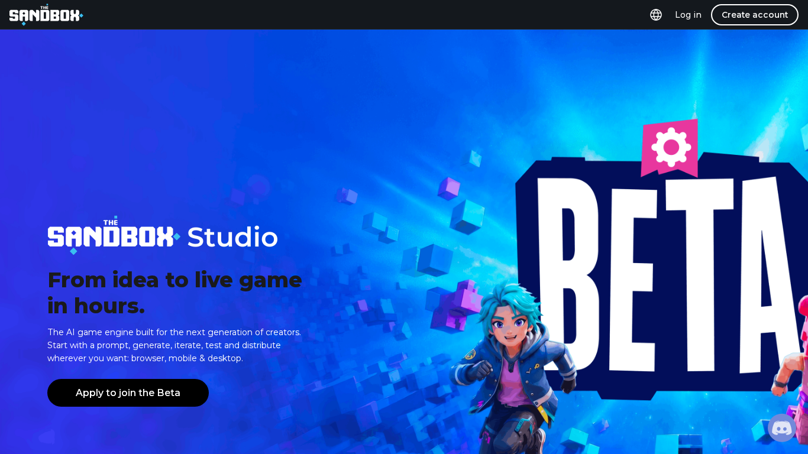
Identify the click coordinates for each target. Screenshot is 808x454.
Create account (755, 14)
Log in (688, 14)
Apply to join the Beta (128, 392)
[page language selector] (656, 14)
